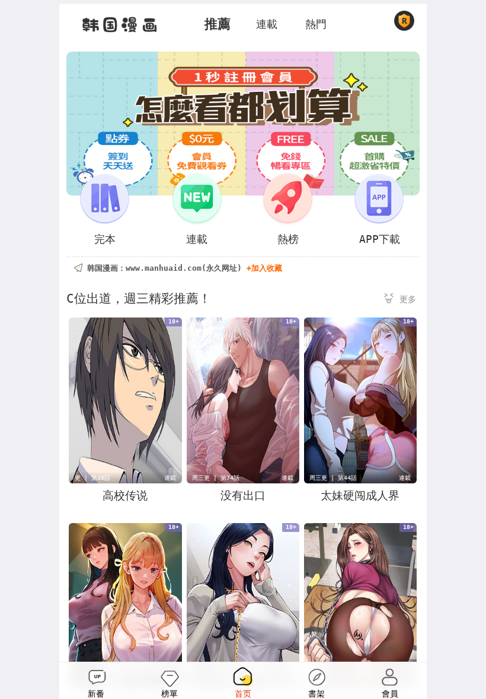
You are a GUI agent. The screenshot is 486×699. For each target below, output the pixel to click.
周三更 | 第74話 (215, 477)
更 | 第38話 (92, 477)
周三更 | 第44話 (333, 477)
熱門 (316, 24)
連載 (266, 24)
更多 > (400, 300)
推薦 (217, 24)
